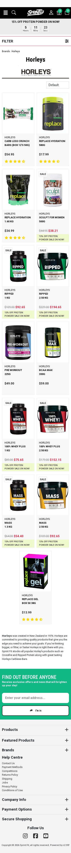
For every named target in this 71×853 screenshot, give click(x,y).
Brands (6, 51)
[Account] (51, 12)
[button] (5, 12)
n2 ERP (66, 845)
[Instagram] (26, 836)
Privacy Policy (9, 786)
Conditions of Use (12, 790)
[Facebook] (36, 836)
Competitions (9, 771)
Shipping (7, 778)
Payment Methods (12, 767)
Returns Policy (10, 774)
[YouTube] (45, 836)
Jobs (5, 782)
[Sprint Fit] (35, 12)
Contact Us (8, 763)
